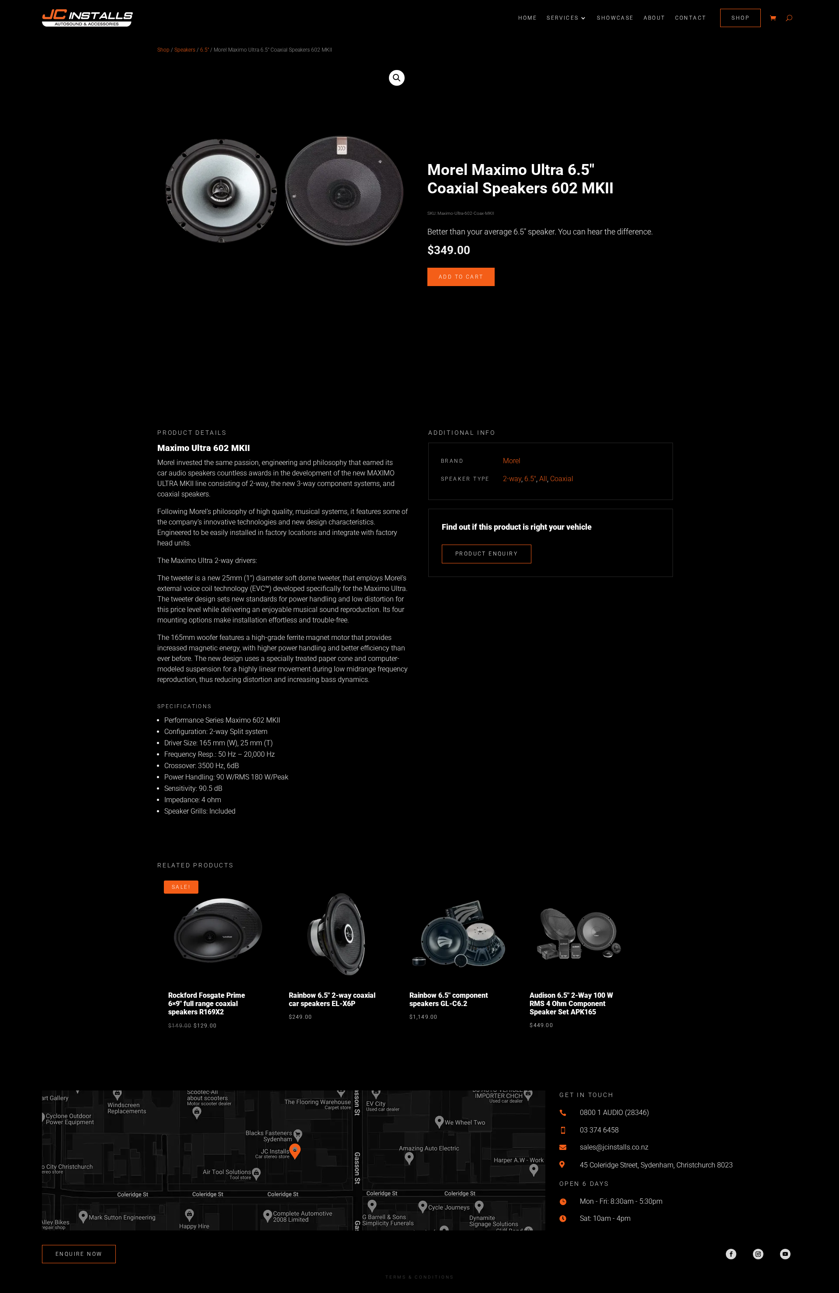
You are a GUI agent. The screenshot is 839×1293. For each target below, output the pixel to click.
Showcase (615, 18)
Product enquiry (486, 554)
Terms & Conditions (419, 1277)
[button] (397, 78)
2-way (512, 479)
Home (527, 18)
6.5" (204, 50)
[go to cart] (773, 18)
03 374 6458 (599, 1130)
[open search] (789, 18)
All (543, 479)
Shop (740, 18)
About (655, 18)
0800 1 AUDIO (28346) (614, 1112)
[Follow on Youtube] (785, 1254)
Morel (511, 461)
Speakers (184, 50)
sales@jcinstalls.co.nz (614, 1147)
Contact (691, 18)
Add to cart (461, 277)
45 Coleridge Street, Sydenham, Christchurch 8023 (656, 1165)
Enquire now (78, 1254)
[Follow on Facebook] (731, 1254)
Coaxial (561, 479)
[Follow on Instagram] (758, 1254)
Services (563, 18)
